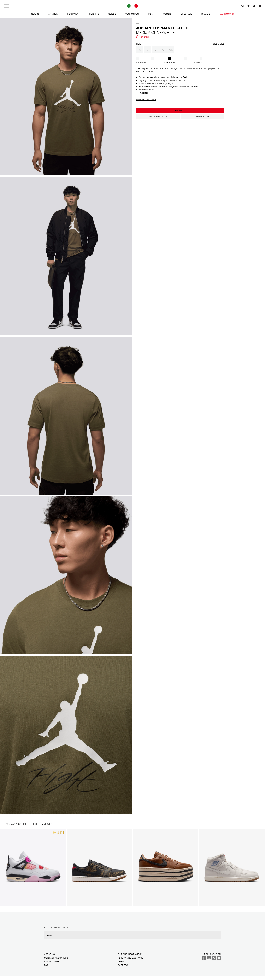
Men (150, 13)
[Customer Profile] (254, 6)
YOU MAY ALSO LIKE (16, 824)
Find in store (202, 116)
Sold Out (180, 110)
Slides (112, 13)
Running (94, 13)
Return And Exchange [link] (130, 957)
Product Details (146, 99)
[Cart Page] (259, 6)
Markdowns (227, 13)
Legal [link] (121, 961)
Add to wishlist (158, 116)
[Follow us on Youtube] (219, 958)
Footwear (73, 13)
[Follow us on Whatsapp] (214, 958)
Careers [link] (123, 965)
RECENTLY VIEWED (42, 824)
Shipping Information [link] (130, 954)
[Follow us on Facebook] (204, 958)
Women (167, 13)
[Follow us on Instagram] (209, 958)
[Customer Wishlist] (248, 6)
